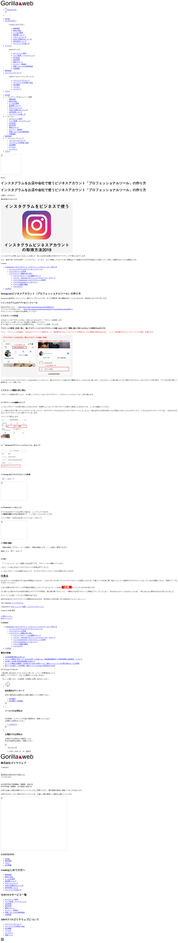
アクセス (16, 87)
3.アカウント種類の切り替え (21, 273)
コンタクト (17, 89)
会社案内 (12, 699)
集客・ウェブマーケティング (33, 607)
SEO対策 (16, 58)
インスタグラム (17, 603)
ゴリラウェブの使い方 (21, 43)
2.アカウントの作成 (17, 271)
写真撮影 (16, 68)
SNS (12, 607)
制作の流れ (17, 30)
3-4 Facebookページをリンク (25, 282)
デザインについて (19, 37)
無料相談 (16, 28)
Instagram (8, 603)
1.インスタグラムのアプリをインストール (25, 269)
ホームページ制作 (19, 53)
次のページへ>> (7, 618)
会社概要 (16, 85)
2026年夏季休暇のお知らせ (15, 657)
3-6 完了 (18, 286)
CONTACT (13, 724)
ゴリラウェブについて (13, 73)
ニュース (18, 607)
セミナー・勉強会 (19, 64)
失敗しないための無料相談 (23, 66)
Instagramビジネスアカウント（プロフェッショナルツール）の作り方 (31, 267)
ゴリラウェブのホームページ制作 (19, 97)
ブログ (7, 91)
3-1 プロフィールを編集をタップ (27, 276)
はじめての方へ (10, 21)
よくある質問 (18, 33)
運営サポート (18, 62)
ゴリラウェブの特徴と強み (23, 82)
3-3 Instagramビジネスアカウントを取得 (29, 280)
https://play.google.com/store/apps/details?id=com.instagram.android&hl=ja (48, 309)
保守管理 (16, 60)
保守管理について (19, 41)
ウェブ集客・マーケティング (24, 55)
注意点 (8, 289)
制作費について (19, 35)
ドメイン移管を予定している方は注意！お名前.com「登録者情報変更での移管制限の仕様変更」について (43, 659)
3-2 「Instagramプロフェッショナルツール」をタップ (34, 278)
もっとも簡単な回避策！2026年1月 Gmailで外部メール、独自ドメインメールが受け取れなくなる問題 (42, 663)
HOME (7, 19)
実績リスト (9, 935)
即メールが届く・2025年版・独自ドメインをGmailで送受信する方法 (30, 666)
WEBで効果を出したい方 (22, 39)
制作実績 (8, 71)
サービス (8, 46)
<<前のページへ (7, 616)
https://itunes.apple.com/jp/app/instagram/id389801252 (36, 307)
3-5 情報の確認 (20, 284)
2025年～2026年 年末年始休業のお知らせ (20, 661)
